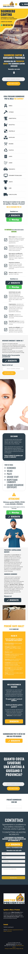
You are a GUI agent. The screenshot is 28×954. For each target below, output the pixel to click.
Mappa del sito (19, 948)
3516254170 (11, 927)
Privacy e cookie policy (10, 948)
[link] (14, 29)
